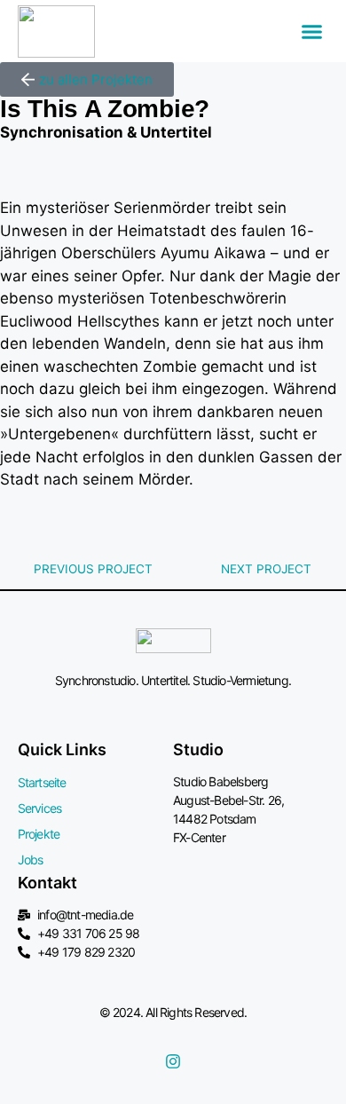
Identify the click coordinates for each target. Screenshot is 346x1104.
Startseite (42, 782)
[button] (312, 31)
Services (40, 808)
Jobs (30, 859)
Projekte (39, 833)
